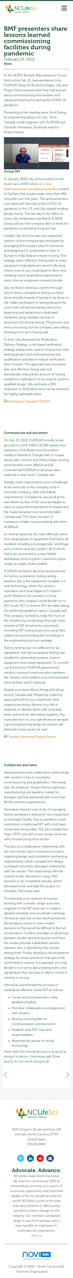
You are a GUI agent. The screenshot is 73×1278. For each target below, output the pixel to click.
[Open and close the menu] (54, 8)
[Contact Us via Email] (50, 1158)
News (8, 63)
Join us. (36, 1235)
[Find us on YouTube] (40, 1158)
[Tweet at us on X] (20, 1158)
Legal (53, 1271)
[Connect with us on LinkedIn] (30, 1158)
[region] (67, 1074)
